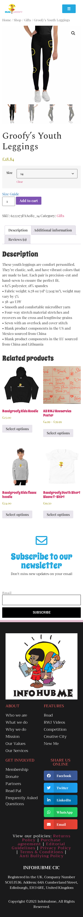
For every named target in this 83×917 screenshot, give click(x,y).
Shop (17, 20)
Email (7, 593)
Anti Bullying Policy (41, 855)
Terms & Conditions (41, 851)
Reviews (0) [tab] (17, 239)
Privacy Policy (55, 847)
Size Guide (10, 194)
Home (6, 20)
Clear (20, 181)
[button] (73, 33)
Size (9, 172)
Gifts (27, 20)
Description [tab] (18, 230)
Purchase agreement (39, 841)
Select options (17, 428)
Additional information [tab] (53, 230)
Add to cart (28, 200)
